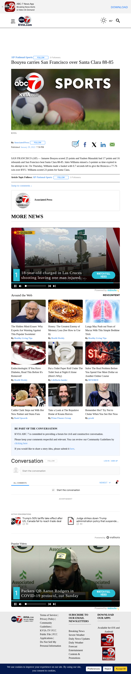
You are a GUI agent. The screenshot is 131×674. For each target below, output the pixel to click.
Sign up (114, 461)
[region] (65, 499)
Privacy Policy (47, 619)
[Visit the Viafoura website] (113, 537)
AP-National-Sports (42, 177)
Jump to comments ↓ (21, 185)
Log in (106, 461)
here (72, 448)
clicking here (21, 443)
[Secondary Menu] (15, 20)
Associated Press (21, 142)
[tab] (20, 482)
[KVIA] (28, 20)
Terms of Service (48, 615)
